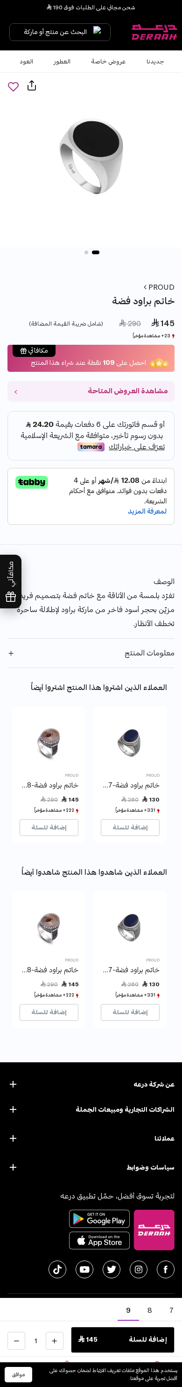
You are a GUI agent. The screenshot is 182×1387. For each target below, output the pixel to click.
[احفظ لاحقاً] (13, 86)
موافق (18, 1374)
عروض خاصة (108, 61)
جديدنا (155, 61)
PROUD (161, 287)
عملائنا (164, 1138)
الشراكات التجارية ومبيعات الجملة (125, 1109)
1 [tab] (96, 252)
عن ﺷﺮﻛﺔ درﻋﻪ (154, 1084)
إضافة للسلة (130, 827)
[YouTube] (84, 1269)
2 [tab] (86, 252)
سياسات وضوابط (150, 1167)
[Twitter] (111, 1269)
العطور (62, 61)
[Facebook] (166, 1269)
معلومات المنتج (150, 653)
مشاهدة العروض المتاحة (128, 391)
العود (26, 61)
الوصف (164, 582)
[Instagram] (138, 1269)
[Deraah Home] (154, 32)
